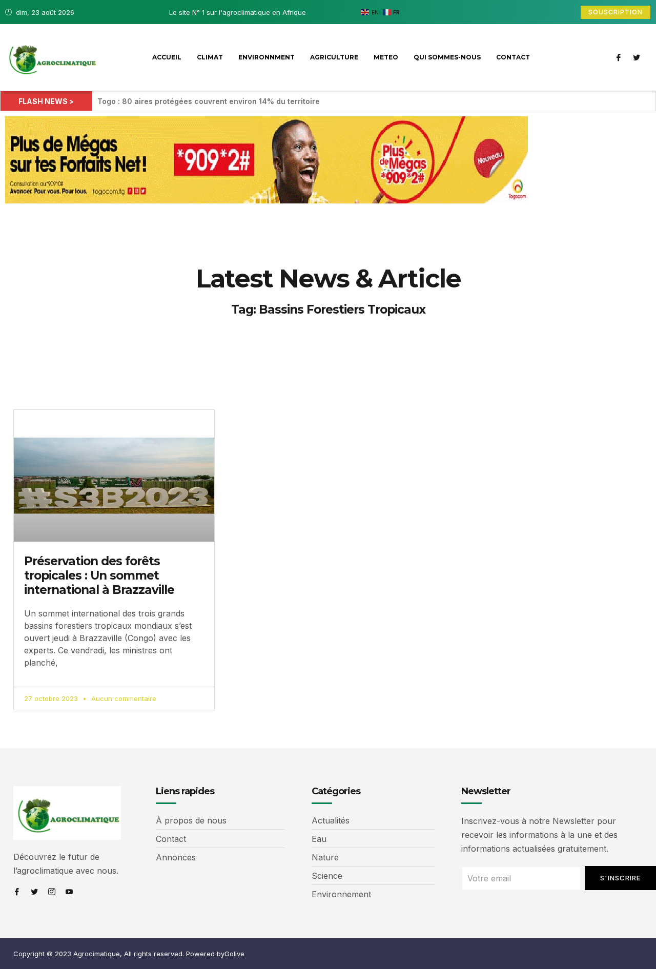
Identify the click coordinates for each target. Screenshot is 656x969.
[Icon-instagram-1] (51, 891)
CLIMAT (210, 57)
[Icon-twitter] (636, 57)
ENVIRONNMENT (266, 57)
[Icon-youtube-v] (69, 891)
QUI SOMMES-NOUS (447, 57)
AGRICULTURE (334, 57)
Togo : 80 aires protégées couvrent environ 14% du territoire (208, 101)
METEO (386, 57)
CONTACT (513, 57)
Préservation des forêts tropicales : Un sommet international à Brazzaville (99, 575)
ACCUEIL (166, 57)
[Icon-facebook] (618, 57)
